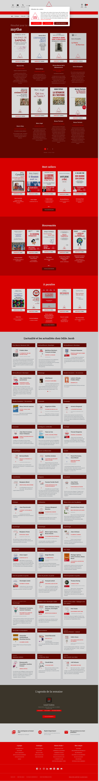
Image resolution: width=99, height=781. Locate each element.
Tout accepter (36, 23)
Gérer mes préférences (61, 23)
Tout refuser (48, 23)
